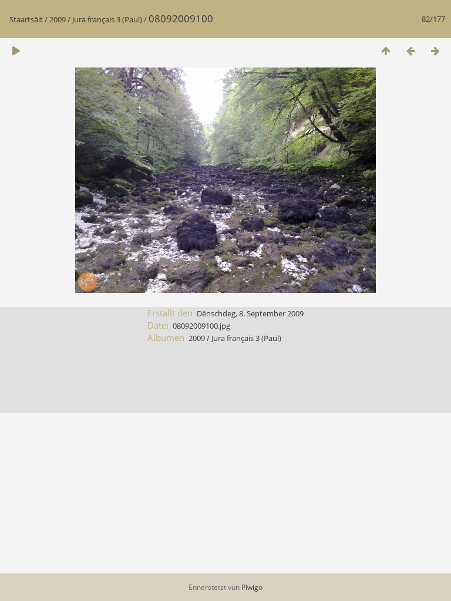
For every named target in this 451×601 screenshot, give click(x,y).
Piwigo (251, 587)
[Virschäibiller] (385, 51)
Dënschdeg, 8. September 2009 (250, 313)
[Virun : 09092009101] (435, 51)
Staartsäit (26, 19)
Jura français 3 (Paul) (107, 19)
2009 (57, 19)
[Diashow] (16, 51)
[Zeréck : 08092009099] (410, 51)
